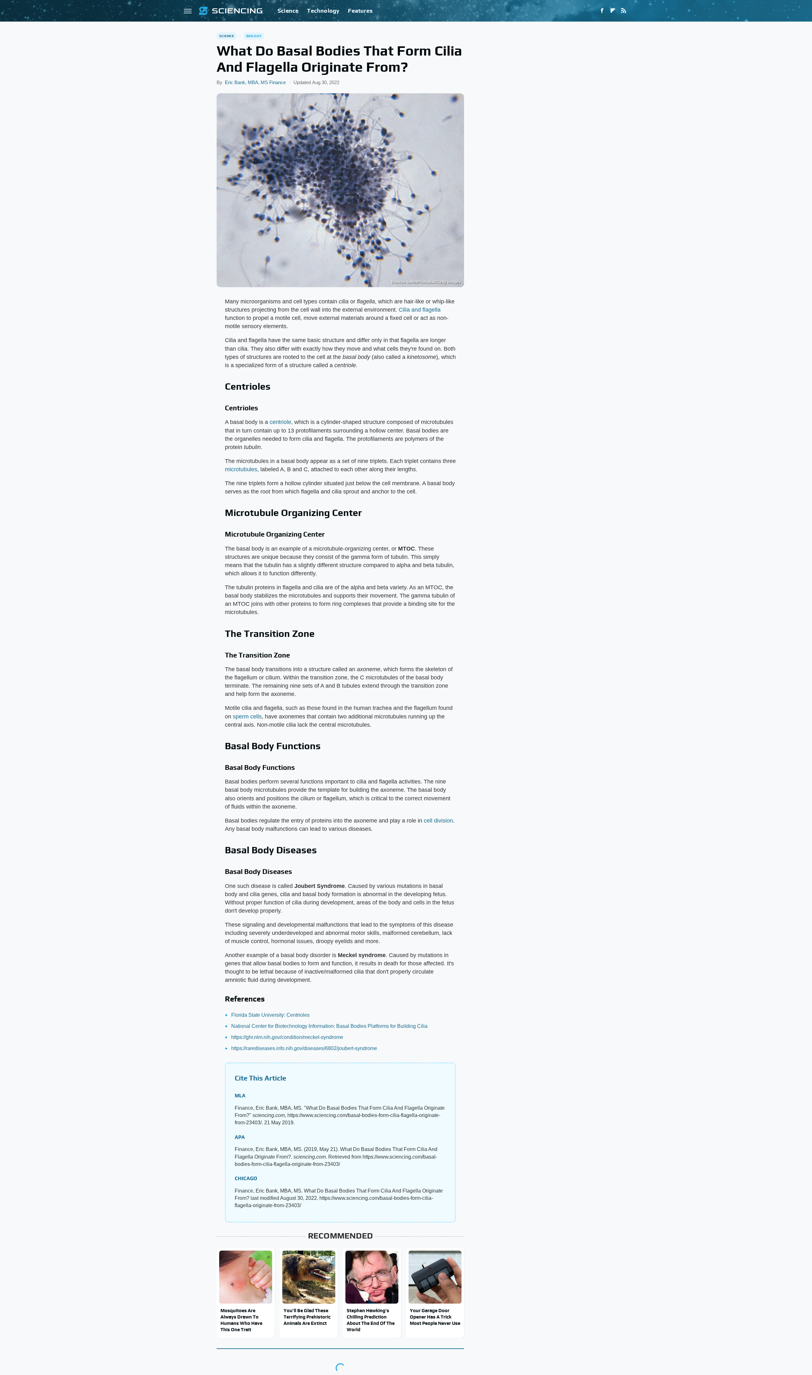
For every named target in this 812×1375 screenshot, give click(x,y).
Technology (323, 10)
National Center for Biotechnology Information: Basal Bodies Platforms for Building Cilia (329, 1026)
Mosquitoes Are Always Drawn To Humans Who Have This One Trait (241, 1320)
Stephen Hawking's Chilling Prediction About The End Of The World (371, 1320)
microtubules (241, 469)
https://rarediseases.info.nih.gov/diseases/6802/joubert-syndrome (304, 1048)
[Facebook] (602, 10)
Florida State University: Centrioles (270, 1015)
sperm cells (247, 716)
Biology (253, 36)
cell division (438, 820)
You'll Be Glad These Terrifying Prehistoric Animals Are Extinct (307, 1317)
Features (360, 10)
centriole (280, 422)
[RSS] (623, 10)
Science (288, 10)
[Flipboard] (612, 10)
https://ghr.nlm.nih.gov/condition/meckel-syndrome (287, 1037)
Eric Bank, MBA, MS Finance (255, 82)
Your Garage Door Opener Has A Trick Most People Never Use (435, 1317)
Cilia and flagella (420, 310)
